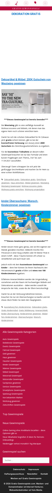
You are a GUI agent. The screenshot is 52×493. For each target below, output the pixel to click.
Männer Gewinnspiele (12, 368)
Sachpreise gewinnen (12, 383)
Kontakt (44, 474)
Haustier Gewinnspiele (12, 361)
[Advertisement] (26, 47)
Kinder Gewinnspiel (11, 364)
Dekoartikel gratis (11, 179)
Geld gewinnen (9, 353)
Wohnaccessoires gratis (32, 186)
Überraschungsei (25, 317)
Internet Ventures (34, 487)
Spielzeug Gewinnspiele (13, 394)
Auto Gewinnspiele (11, 339)
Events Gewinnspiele (11, 346)
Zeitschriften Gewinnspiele (14, 405)
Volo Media (36, 490)
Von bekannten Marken (13, 397)
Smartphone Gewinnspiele (14, 390)
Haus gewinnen (9, 357)
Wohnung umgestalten (35, 189)
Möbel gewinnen (32, 183)
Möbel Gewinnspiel (11, 372)
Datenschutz (19, 469)
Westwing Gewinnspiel (11, 186)
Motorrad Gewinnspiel (12, 375)
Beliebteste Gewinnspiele (13, 342)
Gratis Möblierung (26, 310)
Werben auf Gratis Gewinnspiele (26, 478)
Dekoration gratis (27, 179)
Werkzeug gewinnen (11, 401)
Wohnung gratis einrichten (12, 189)
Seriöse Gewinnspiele (12, 386)
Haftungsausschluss (14, 474)
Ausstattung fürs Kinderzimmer (17, 307)
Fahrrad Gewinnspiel (11, 350)
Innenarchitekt (41, 310)
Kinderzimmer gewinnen (30, 313)
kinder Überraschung (10, 313)
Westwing (44, 183)
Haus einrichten (17, 183)
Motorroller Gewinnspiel (13, 379)
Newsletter (32, 474)
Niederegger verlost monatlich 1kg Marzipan (22, 443)
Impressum (33, 469)
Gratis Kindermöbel (9, 310)
